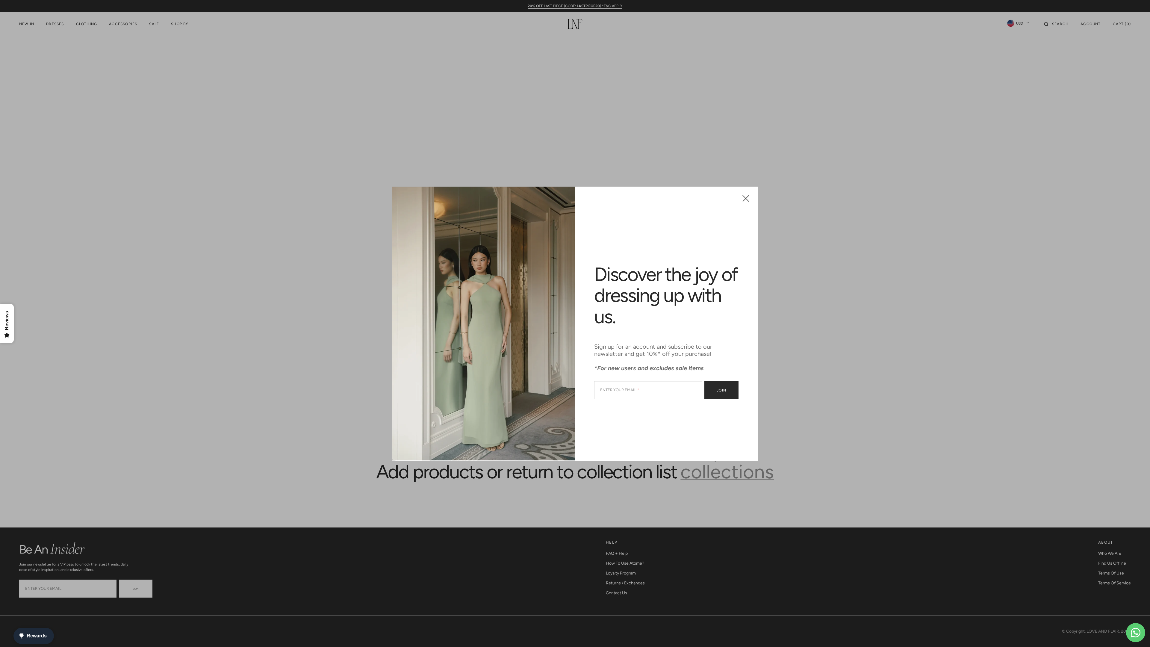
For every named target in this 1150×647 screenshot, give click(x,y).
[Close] (745, 198)
